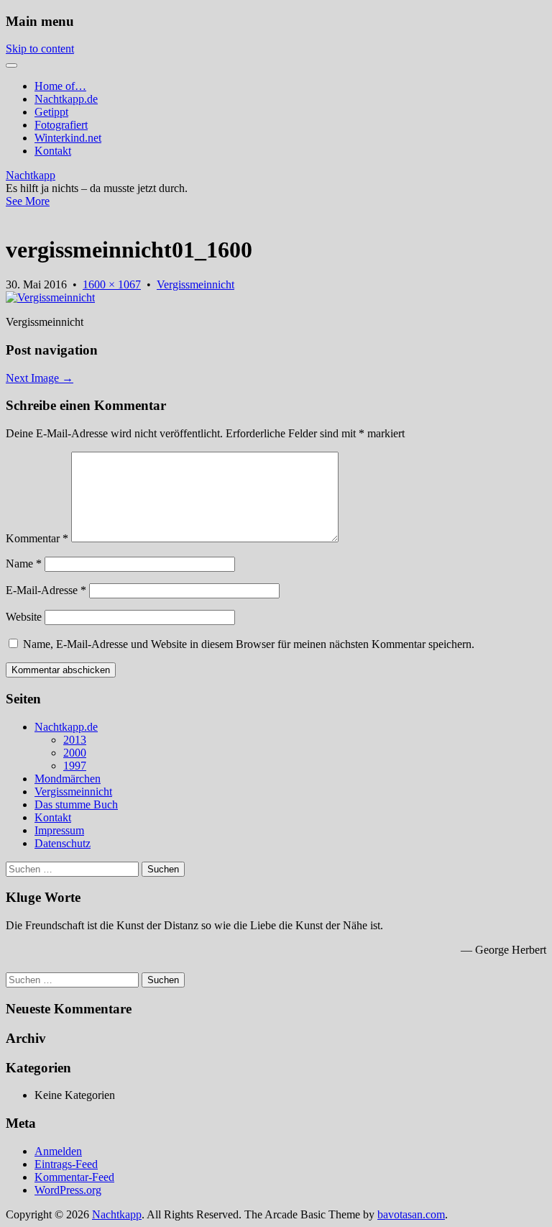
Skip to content (40, 48)
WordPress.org (67, 1190)
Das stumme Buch (76, 804)
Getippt (51, 112)
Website (24, 617)
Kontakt (52, 151)
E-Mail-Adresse (46, 590)
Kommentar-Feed (74, 1177)
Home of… (60, 86)
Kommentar (37, 538)
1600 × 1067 (112, 284)
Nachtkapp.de (66, 99)
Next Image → (39, 378)
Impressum (59, 830)
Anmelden (58, 1151)
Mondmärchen (67, 778)
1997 (74, 766)
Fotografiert (61, 125)
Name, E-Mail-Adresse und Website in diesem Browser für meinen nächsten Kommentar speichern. (248, 644)
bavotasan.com (411, 1214)
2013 (74, 740)
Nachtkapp (30, 175)
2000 (74, 753)
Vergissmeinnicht (195, 284)
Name (24, 563)
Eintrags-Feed (66, 1164)
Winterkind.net (67, 138)
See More (28, 201)
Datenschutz (62, 843)
